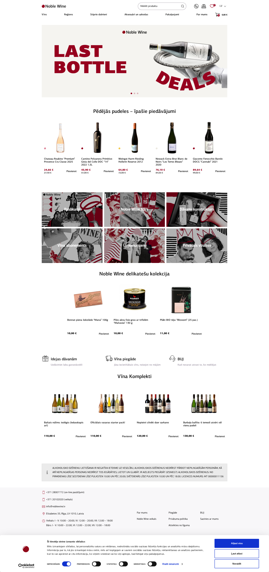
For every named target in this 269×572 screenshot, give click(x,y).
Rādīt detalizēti (170, 564)
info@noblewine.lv (55, 506)
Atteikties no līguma (179, 525)
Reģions (68, 14)
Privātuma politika (178, 519)
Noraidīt (236, 563)
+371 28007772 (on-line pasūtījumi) (65, 492)
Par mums (201, 14)
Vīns (44, 14)
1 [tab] (131, 93)
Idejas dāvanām (64, 359)
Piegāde (173, 513)
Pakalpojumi (172, 14)
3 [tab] (137, 93)
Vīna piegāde (125, 359)
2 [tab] (134, 93)
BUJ (181, 359)
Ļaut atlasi (236, 553)
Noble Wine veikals (146, 519)
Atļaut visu (237, 543)
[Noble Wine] (89, 6)
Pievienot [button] (71, 171)
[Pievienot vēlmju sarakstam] (76, 123)
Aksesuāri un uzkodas (136, 14)
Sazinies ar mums (209, 519)
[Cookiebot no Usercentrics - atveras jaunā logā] (26, 566)
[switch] (96, 563)
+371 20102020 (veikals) (59, 499)
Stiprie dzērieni (98, 14)
